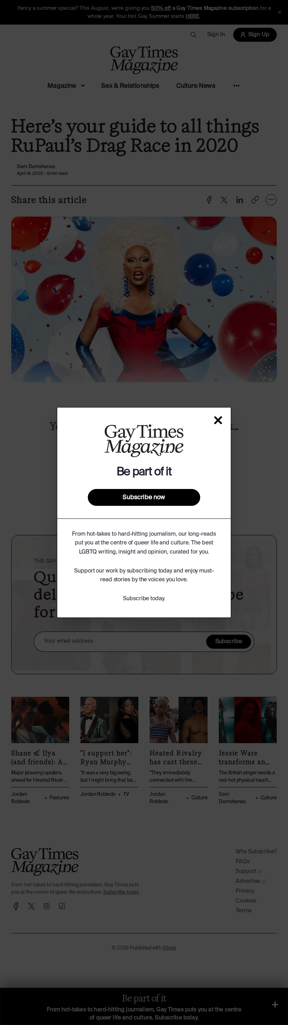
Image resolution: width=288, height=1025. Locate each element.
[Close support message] (218, 420)
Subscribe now (144, 497)
